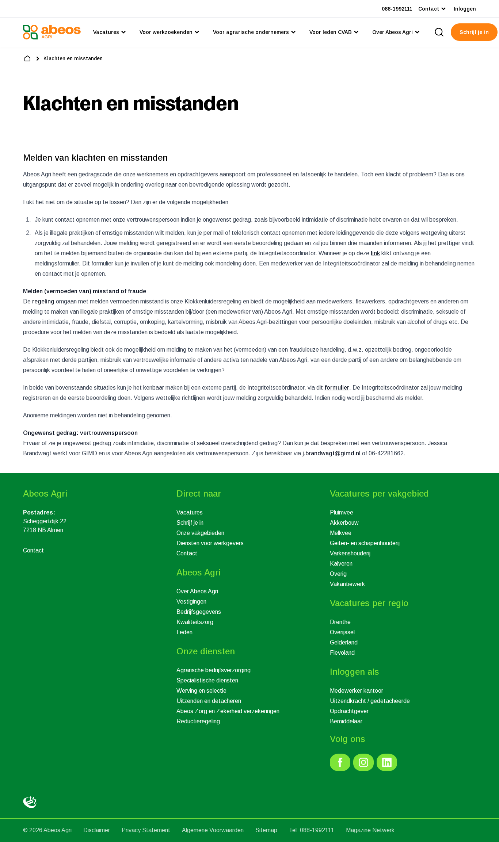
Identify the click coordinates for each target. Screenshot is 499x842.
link (375, 253)
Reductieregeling (198, 721)
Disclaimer (96, 830)
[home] (27, 58)
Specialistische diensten (207, 680)
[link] (340, 762)
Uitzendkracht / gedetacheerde (370, 701)
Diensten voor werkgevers (210, 543)
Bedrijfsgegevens (198, 612)
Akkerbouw (344, 523)
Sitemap (266, 830)
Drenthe (340, 622)
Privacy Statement (146, 830)
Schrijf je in (189, 523)
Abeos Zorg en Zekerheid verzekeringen (227, 711)
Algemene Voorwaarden (213, 830)
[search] (439, 32)
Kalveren (341, 563)
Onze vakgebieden (200, 533)
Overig (338, 574)
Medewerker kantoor (356, 691)
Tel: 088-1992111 (311, 830)
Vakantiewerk (347, 584)
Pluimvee (341, 512)
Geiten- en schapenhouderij (365, 543)
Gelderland (344, 642)
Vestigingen (191, 601)
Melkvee (340, 533)
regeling (43, 301)
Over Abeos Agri (197, 591)
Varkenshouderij (350, 553)
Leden (184, 632)
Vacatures (189, 512)
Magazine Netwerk (370, 830)
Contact (186, 553)
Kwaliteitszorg (194, 622)
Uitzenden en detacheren (208, 701)
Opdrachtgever (349, 711)
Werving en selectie (201, 691)
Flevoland (342, 653)
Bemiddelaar (346, 721)
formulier (336, 387)
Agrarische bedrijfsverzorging (213, 670)
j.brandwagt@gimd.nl (331, 453)
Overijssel (342, 632)
